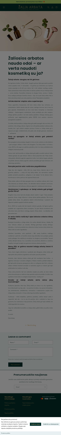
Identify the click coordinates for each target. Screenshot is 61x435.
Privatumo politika (5, 433)
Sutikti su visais (35, 424)
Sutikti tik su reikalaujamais (51, 424)
